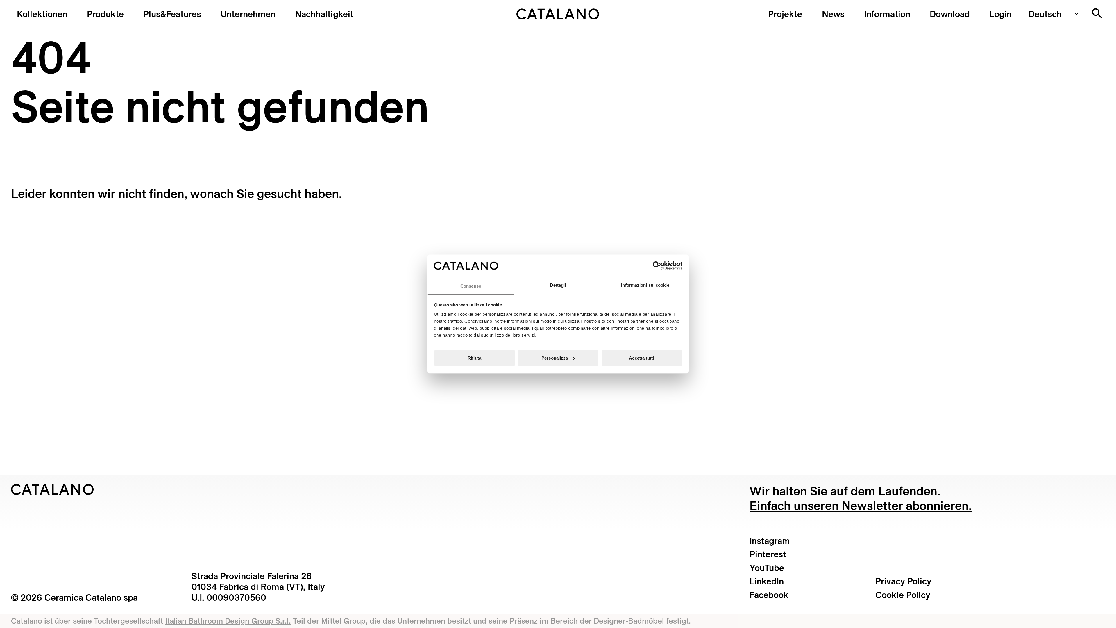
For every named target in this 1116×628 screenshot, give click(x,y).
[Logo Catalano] (52, 489)
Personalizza (554, 358)
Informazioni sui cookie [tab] (645, 284)
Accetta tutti (641, 358)
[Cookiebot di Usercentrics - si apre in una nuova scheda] (657, 265)
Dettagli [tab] (558, 284)
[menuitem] (172, 14)
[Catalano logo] (558, 13)
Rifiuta (474, 358)
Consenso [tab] (470, 285)
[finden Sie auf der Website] (1097, 13)
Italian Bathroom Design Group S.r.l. (228, 621)
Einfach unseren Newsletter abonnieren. (861, 505)
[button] (42, 14)
